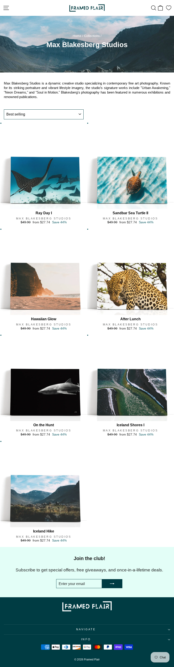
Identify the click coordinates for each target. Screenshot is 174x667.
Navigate (86, 629)
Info (86, 639)
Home (77, 36)
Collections (92, 36)
